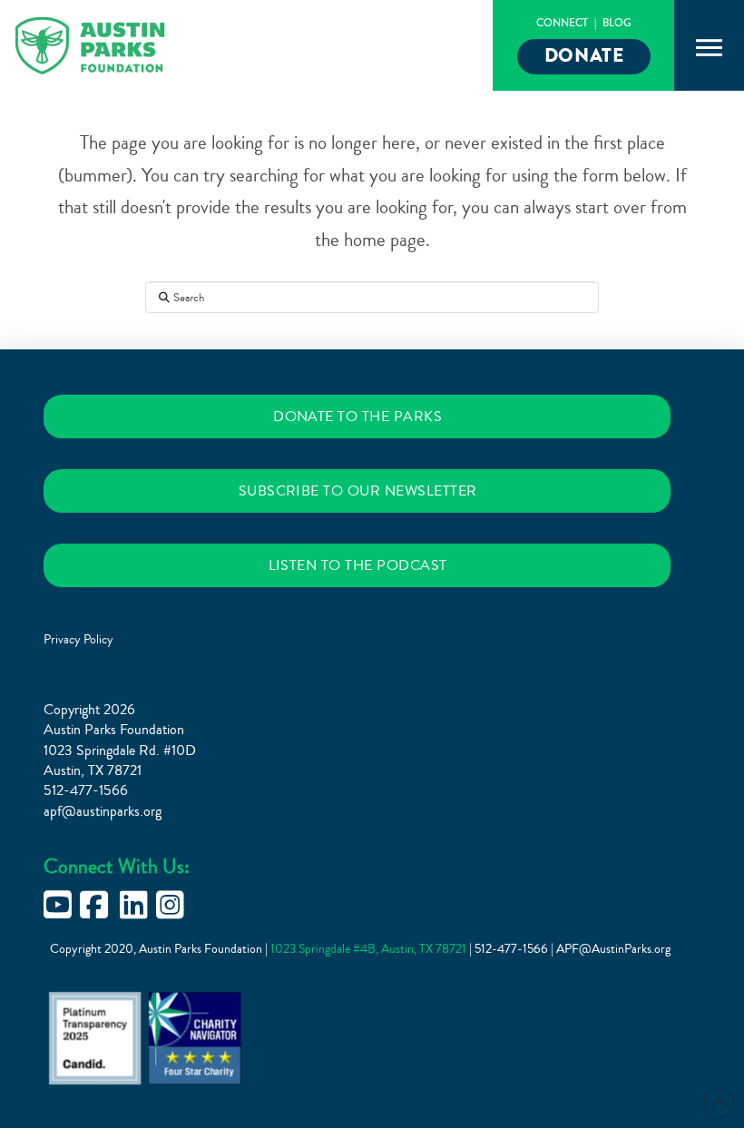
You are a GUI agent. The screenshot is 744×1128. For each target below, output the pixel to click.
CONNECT (562, 23)
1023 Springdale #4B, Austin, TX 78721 (369, 949)
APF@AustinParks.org (613, 949)
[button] (709, 48)
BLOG (616, 23)
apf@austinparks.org (103, 811)
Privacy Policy (78, 640)
